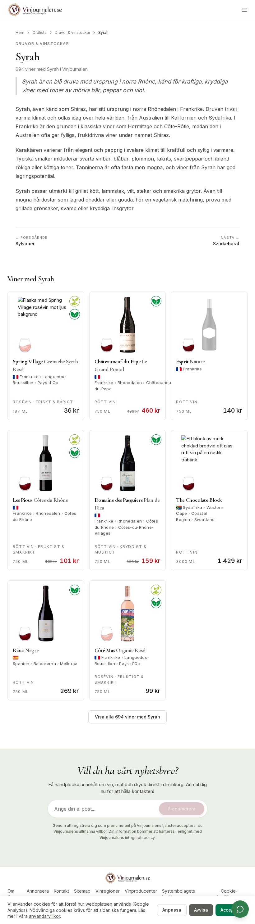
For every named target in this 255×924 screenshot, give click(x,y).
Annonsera (38, 891)
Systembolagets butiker (178, 894)
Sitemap (82, 891)
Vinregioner (107, 891)
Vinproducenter (141, 891)
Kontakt (61, 891)
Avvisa (201, 910)
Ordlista (39, 32)
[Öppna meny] (244, 10)
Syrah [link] (103, 32)
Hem (20, 32)
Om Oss (11, 894)
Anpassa (171, 910)
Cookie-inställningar (229, 894)
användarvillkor (44, 916)
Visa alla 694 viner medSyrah (127, 716)
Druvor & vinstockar (72, 32)
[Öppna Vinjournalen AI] (240, 909)
